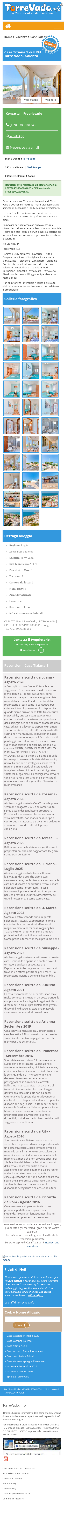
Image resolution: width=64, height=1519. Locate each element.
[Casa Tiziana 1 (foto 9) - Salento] (50, 352)
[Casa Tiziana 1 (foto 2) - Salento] (31, 315)
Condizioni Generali (12, 1478)
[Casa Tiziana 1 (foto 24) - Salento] (50, 443)
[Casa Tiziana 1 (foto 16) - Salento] (12, 407)
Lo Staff (18, 1468)
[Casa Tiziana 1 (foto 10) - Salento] (12, 370)
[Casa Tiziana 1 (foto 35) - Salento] (31, 517)
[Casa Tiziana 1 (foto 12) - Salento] (50, 370)
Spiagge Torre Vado (18, 1376)
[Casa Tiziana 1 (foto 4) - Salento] (12, 333)
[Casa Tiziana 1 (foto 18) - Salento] (50, 407)
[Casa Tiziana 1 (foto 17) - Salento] (31, 407)
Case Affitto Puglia (17, 1346)
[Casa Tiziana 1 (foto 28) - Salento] (12, 480)
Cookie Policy (9, 1488)
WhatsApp (16, 136)
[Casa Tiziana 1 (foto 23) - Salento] (31, 443)
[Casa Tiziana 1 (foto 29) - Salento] (31, 480)
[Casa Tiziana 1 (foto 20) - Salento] (31, 425)
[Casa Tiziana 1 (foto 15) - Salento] (50, 388)
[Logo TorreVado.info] (34, 8)
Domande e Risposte (13, 1498)
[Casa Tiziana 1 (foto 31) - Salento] (12, 499)
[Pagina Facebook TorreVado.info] (32, 1446)
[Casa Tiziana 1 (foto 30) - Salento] (50, 480)
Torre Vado (29, 158)
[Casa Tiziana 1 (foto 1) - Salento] (12, 315)
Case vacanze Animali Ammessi (25, 1351)
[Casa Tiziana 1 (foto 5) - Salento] (31, 333)
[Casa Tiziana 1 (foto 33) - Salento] (50, 499)
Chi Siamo (8, 1468)
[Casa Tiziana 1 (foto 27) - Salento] (50, 462)
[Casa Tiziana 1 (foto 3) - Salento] (50, 315)
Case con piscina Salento (21, 1356)
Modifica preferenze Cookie (16, 1493)
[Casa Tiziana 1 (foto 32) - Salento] (31, 499)
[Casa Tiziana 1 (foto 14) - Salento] (31, 388)
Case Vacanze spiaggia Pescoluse (26, 1361)
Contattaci (29, 1468)
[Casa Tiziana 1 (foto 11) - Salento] (31, 370)
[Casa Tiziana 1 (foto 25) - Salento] (12, 462)
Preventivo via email (24, 147)
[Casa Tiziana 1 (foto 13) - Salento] (12, 388)
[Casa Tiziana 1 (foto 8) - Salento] (31, 352)
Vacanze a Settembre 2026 (22, 1366)
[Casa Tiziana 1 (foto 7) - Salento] (12, 352)
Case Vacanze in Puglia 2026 (23, 1335)
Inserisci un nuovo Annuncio (17, 1473)
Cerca (19, 1325)
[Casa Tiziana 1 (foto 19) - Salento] (12, 425)
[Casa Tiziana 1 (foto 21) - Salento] (50, 425)
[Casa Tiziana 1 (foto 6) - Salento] (50, 333)
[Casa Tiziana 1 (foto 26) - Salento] (31, 462)
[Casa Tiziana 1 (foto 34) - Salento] (12, 517)
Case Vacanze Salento (19, 1340)
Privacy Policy (9, 1483)
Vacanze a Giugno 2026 (20, 1371)
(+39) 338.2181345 (22, 125)
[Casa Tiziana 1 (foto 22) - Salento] (12, 443)
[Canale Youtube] (6, 1460)
